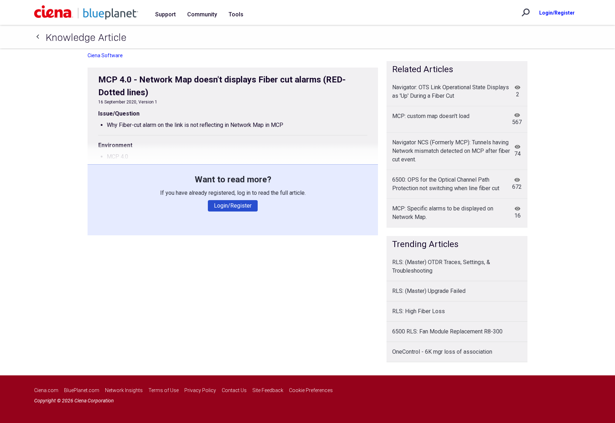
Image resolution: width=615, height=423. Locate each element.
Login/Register (557, 13)
